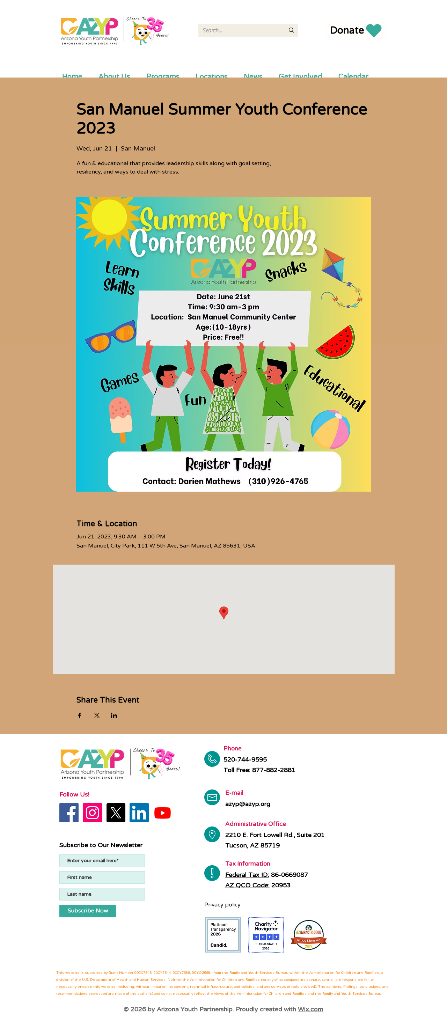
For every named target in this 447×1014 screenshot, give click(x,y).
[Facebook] (69, 812)
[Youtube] (162, 812)
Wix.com (310, 1009)
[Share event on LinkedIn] (114, 715)
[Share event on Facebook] (79, 715)
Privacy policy (222, 904)
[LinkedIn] (139, 812)
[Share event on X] (97, 715)
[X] (115, 812)
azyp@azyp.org (247, 804)
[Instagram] (92, 812)
